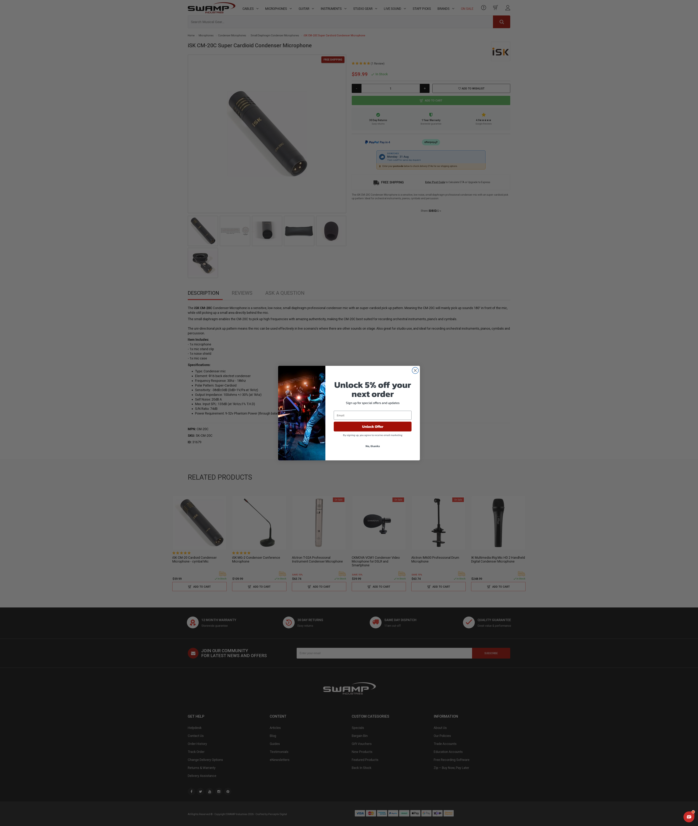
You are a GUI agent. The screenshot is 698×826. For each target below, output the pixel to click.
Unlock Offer (372, 426)
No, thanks (373, 446)
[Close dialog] (415, 370)
